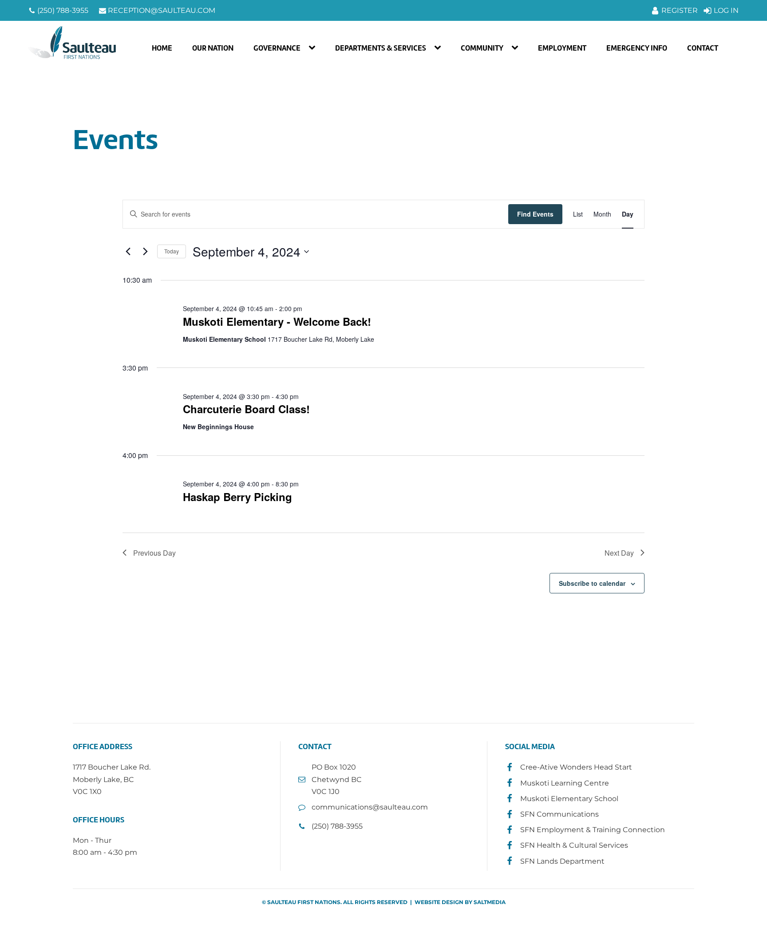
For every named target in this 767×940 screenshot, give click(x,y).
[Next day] (145, 251)
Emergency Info (636, 48)
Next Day (619, 553)
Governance (276, 48)
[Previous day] (128, 251)
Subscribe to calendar (592, 583)
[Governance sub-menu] (313, 47)
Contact (702, 48)
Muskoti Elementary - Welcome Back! (277, 321)
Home (162, 48)
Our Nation (212, 48)
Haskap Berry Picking (237, 496)
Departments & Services (380, 48)
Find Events (535, 213)
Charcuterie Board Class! (246, 408)
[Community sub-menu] (516, 47)
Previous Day (154, 553)
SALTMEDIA (490, 902)
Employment (562, 48)
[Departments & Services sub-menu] (439, 47)
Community (482, 48)
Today (171, 251)
